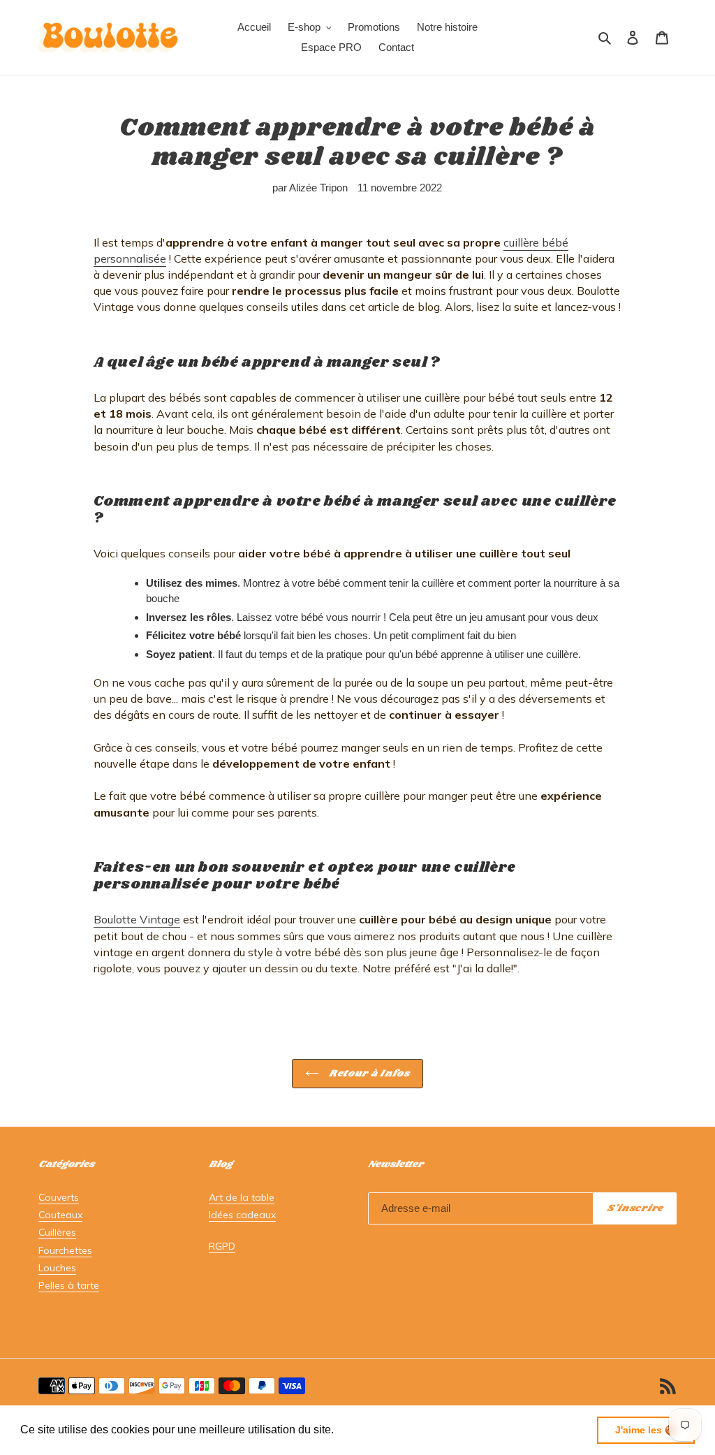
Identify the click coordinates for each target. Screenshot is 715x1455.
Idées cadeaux (242, 1214)
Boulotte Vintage (137, 919)
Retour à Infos (368, 1074)
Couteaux (60, 1214)
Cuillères (57, 1232)
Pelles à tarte (68, 1285)
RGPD (222, 1246)
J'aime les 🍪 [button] (646, 1429)
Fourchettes (65, 1250)
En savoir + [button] (367, 1429)
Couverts (58, 1197)
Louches (57, 1268)
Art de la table (241, 1197)
